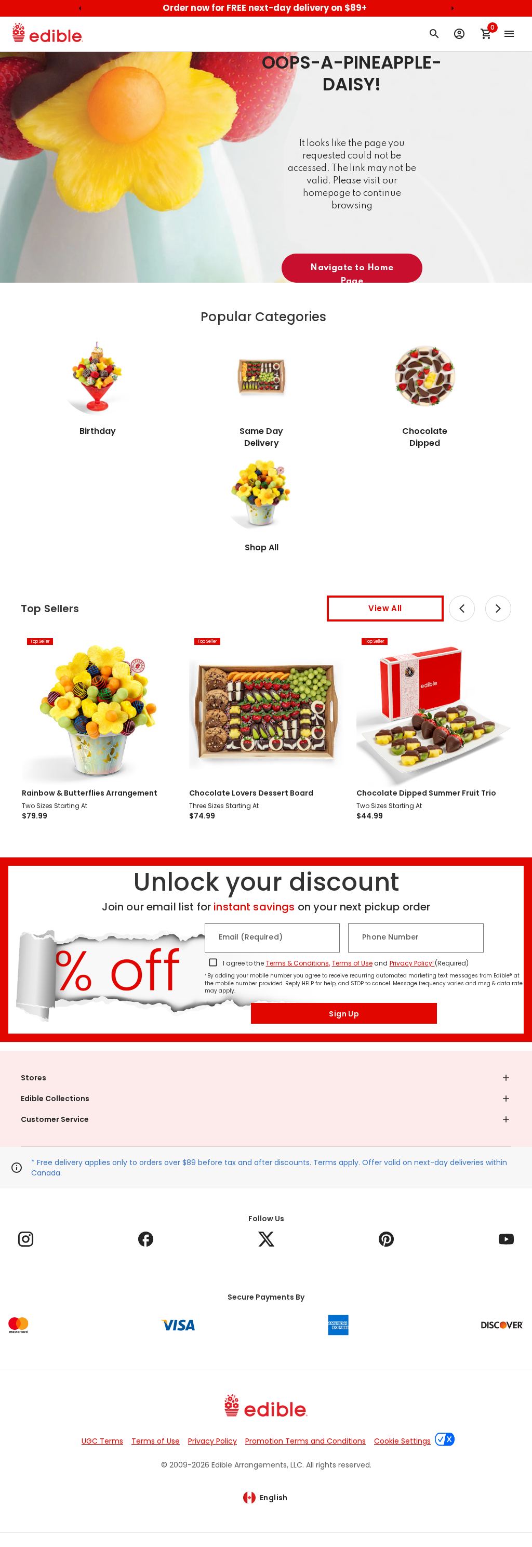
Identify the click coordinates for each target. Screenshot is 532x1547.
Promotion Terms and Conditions (305, 1441)
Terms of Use (352, 963)
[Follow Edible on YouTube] (506, 1239)
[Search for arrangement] (434, 33)
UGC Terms (102, 1441)
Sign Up (344, 1014)
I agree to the (243, 963)
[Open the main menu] (509, 33)
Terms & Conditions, (298, 963)
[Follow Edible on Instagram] (25, 1239)
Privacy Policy (212, 1441)
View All (385, 608)
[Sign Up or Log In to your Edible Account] (459, 33)
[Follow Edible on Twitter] (266, 1239)
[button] (266, 1077)
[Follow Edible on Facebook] (145, 1239)
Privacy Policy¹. (412, 963)
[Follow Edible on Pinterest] (386, 1239)
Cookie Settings (402, 1441)
